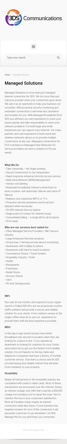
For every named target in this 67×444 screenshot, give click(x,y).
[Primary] (33, 46)
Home (7, 75)
